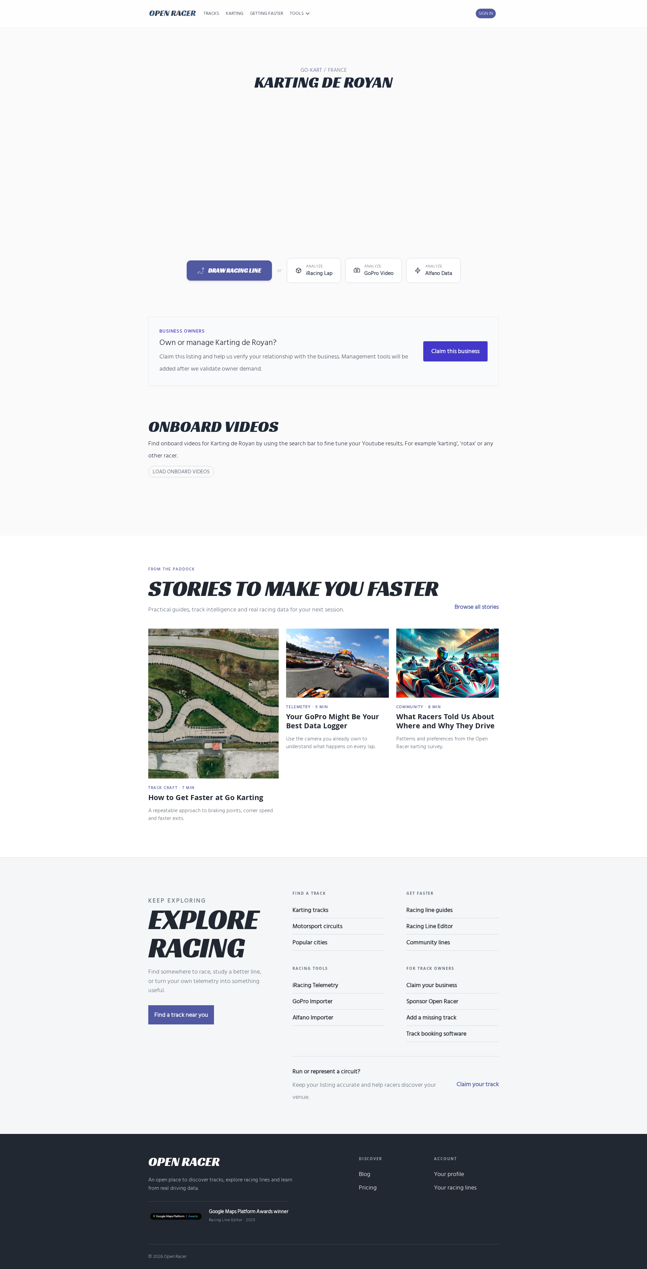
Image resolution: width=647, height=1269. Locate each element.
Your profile (449, 1174)
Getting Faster (266, 13)
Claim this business (455, 351)
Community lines (428, 942)
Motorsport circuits (317, 926)
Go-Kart (311, 70)
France (337, 70)
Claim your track (478, 1084)
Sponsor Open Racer (432, 1001)
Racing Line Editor (429, 926)
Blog (364, 1174)
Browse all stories (477, 607)
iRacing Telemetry (315, 985)
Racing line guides (429, 910)
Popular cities (309, 942)
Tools (297, 13)
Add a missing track (431, 1017)
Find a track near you (181, 1015)
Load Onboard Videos (181, 471)
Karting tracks (310, 910)
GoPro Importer (312, 1001)
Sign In (486, 13)
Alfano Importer (312, 1017)
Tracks (211, 13)
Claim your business (431, 985)
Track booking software (436, 1034)
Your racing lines (455, 1188)
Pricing (368, 1188)
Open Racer (184, 1161)
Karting (234, 13)
